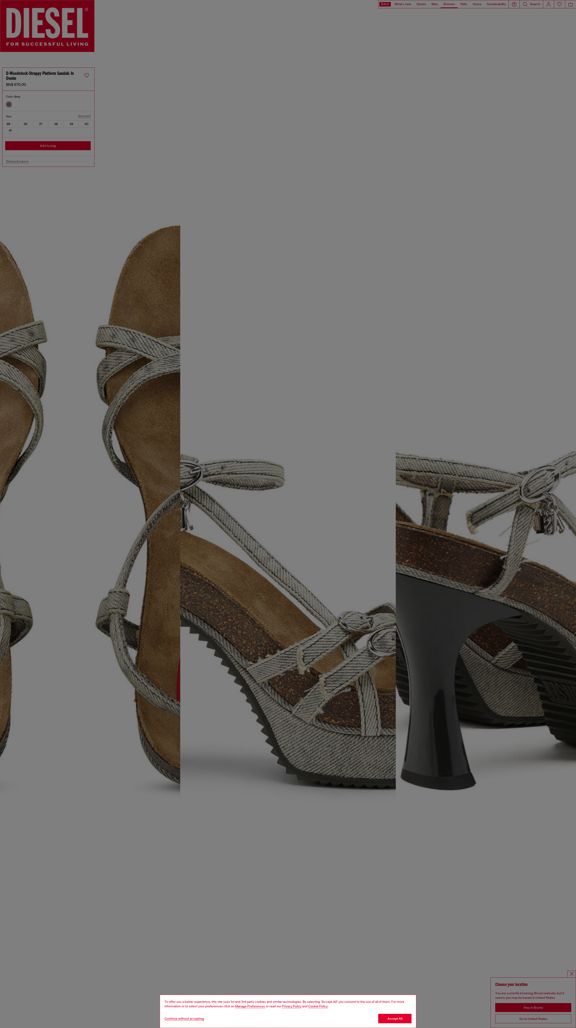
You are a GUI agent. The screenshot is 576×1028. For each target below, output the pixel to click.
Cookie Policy (318, 1006)
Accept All (394, 1018)
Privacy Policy (292, 1006)
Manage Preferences (250, 1006)
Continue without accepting (184, 1018)
